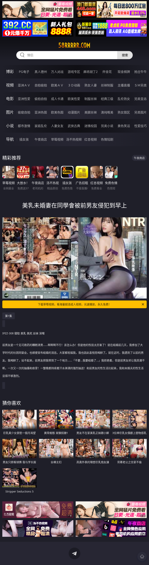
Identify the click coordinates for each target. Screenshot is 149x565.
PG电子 (24, 72)
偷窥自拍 (24, 112)
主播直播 (124, 85)
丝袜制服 (107, 85)
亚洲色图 (41, 112)
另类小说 (107, 126)
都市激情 (24, 126)
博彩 (10, 71)
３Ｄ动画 (74, 85)
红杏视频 (90, 139)
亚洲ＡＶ (24, 85)
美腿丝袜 (90, 112)
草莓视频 (57, 139)
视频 (10, 85)
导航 (10, 139)
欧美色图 (57, 112)
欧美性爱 (74, 99)
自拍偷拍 (41, 85)
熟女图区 (124, 112)
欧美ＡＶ (57, 85)
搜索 (125, 55)
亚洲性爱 (24, 99)
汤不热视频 (74, 139)
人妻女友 (57, 126)
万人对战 (57, 72)
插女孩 (24, 139)
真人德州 (41, 72)
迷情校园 (90, 126)
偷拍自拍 (41, 99)
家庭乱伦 (41, 126)
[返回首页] (142, 556)
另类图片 (140, 112)
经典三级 (107, 99)
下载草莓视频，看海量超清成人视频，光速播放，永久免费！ (74, 304)
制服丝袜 (90, 99)
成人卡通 (57, 99)
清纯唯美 (107, 112)
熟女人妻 (90, 85)
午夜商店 (41, 139)
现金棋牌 (124, 72)
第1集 (8, 316)
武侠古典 (74, 126)
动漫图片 (74, 112)
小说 (10, 125)
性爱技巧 (140, 126)
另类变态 (140, 99)
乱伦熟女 (124, 99)
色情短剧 (107, 139)
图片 (10, 112)
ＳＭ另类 (140, 85)
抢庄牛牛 (140, 72)
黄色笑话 (124, 126)
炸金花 (107, 72)
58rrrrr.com (74, 45)
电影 (10, 98)
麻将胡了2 (90, 72)
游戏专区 (74, 72)
